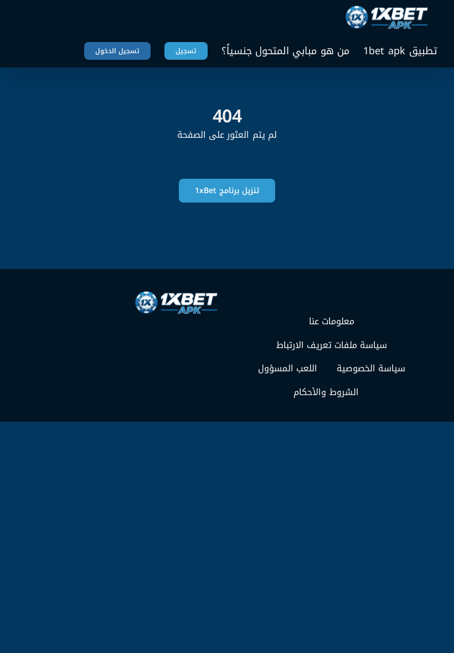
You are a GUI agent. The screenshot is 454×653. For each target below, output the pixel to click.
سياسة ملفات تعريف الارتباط (332, 345)
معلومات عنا (331, 321)
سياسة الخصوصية (371, 368)
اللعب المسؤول (287, 368)
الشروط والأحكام (325, 392)
